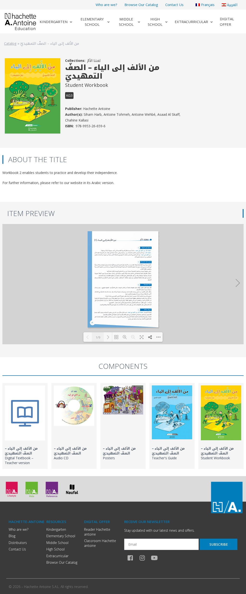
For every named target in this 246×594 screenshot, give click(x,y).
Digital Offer (227, 21)
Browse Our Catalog (141, 4)
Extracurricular (191, 21)
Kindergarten (54, 21)
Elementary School (92, 22)
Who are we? (106, 4)
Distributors (18, 542)
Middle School (126, 22)
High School (155, 22)
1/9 (98, 337)
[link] (25, 426)
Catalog (10, 43)
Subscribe (218, 544)
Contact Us (174, 4)
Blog (12, 536)
